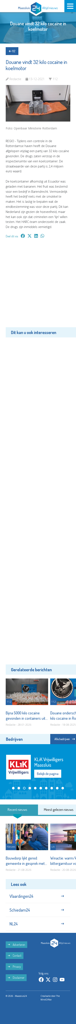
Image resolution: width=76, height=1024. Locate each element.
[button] (13, 788)
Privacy (16, 966)
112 (13, 51)
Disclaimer (18, 977)
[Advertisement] (38, 286)
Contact (16, 955)
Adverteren (18, 944)
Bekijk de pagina (47, 774)
